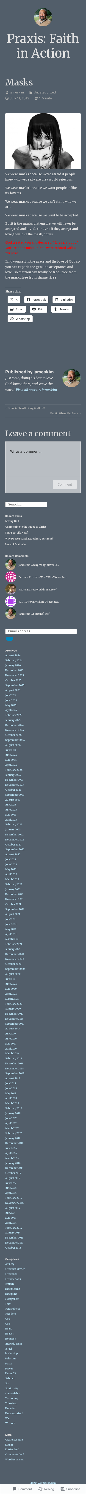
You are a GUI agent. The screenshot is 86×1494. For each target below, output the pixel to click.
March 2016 (12, 1158)
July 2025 (10, 695)
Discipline (11, 1293)
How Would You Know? (44, 589)
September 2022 (15, 849)
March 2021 (12, 939)
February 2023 (13, 824)
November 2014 (14, 1203)
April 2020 (11, 993)
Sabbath (10, 1378)
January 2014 (12, 1232)
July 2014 (10, 1212)
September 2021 (14, 909)
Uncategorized (45, 92)
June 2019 (11, 1038)
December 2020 (14, 954)
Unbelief (10, 1408)
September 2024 (15, 740)
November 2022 (14, 839)
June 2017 (11, 1118)
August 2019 (12, 1028)
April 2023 (11, 819)
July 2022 (10, 859)
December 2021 (14, 894)
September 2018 (15, 1073)
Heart (8, 1328)
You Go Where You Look (64, 414)
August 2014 (12, 1208)
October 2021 (13, 904)
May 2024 (11, 759)
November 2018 (14, 1068)
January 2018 (13, 1113)
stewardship (12, 1393)
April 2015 (11, 1192)
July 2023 (10, 804)
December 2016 (14, 1143)
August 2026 (13, 655)
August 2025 (12, 690)
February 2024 (13, 769)
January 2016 (13, 1163)
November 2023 (14, 784)
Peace (8, 1363)
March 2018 (12, 1103)
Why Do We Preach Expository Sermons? (29, 538)
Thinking (11, 1403)
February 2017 (13, 1133)
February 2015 (13, 1197)
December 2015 (14, 1168)
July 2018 (10, 1083)
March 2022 (12, 879)
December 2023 (14, 779)
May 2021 (10, 929)
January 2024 (13, 775)
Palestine (10, 1358)
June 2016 (11, 1148)
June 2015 (11, 1187)
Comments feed (14, 1454)
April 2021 (11, 934)
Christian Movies (15, 1269)
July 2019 (10, 1033)
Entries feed (12, 1449)
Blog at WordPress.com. (43, 1482)
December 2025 (14, 670)
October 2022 (13, 844)
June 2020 (11, 983)
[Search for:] (26, 504)
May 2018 (11, 1093)
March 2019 (12, 1053)
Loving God (12, 521)
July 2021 (10, 919)
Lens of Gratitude (15, 544)
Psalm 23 (10, 1373)
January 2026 (13, 665)
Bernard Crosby (28, 577)
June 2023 (11, 809)
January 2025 (13, 720)
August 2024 (13, 745)
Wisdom (10, 1423)
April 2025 (11, 710)
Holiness (10, 1338)
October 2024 (13, 735)
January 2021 (12, 949)
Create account (14, 1439)
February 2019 (13, 1058)
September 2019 (14, 1023)
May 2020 (11, 988)
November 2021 (14, 899)
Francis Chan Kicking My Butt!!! (25, 409)
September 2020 (15, 969)
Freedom (10, 1313)
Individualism (13, 1343)
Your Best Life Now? (16, 532)
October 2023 (13, 789)
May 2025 (11, 705)
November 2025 (14, 675)
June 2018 (11, 1088)
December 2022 (14, 834)
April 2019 (11, 1048)
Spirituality (11, 1388)
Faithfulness (12, 1308)
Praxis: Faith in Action (43, 46)
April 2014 (11, 1222)
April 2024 (11, 764)
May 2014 (10, 1217)
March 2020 (12, 998)
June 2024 (11, 754)
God (7, 1318)
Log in (9, 1444)
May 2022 (11, 869)
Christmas (11, 1274)
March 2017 (12, 1128)
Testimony (11, 1398)
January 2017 (12, 1138)
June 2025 (11, 700)
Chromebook (13, 1279)
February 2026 (13, 660)
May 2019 (10, 1043)
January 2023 (13, 829)
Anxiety (9, 1264)
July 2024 (10, 750)
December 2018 (14, 1063)
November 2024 (14, 730)
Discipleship (12, 1288)
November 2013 (14, 1242)
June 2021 (11, 924)
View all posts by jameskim (36, 390)
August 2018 (12, 1078)
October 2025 (13, 680)
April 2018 (11, 1098)
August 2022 (12, 854)
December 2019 (14, 1013)
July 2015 (10, 1183)
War (7, 1418)
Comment (65, 484)
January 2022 (13, 889)
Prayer (9, 1368)
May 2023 (11, 814)
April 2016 (11, 1153)
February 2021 (13, 944)
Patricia (23, 589)
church (9, 1283)
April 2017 (11, 1123)
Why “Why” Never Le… (46, 565)
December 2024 (14, 725)
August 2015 (12, 1178)
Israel (8, 1348)
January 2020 (13, 1008)
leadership (11, 1353)
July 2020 (10, 979)
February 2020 (13, 1003)
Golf (7, 1323)
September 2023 (15, 794)
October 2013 (13, 1247)
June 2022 (11, 864)
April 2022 (11, 874)
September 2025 (15, 685)
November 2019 (14, 1018)
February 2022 (13, 884)
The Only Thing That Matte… (43, 601)
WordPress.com (14, 1459)
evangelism (12, 1298)
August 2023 (12, 799)
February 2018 (13, 1108)
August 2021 (12, 914)
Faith (8, 1304)
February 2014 (13, 1227)
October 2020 (13, 963)
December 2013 (14, 1237)
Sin (7, 1383)
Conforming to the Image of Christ (25, 526)
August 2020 (13, 974)
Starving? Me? (41, 613)
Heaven (9, 1333)
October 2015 (13, 1173)
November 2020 (14, 959)
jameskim (17, 92)
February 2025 (13, 715)
